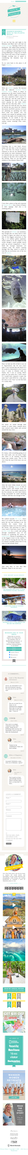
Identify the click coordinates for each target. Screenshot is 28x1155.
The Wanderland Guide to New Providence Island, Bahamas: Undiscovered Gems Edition (14, 591)
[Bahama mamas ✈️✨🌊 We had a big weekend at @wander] (14, 950)
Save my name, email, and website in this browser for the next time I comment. (14, 837)
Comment (9, 816)
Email (8, 804)
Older (5, 668)
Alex (14, 739)
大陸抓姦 (12, 718)
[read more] (14, 583)
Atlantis (8, 65)
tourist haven (6, 536)
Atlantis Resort (8, 205)
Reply (22, 693)
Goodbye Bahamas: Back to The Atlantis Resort (16, 33)
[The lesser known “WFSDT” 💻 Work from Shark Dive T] (14, 972)
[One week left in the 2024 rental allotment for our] (14, 927)
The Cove (18, 518)
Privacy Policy (4, 1149)
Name (8, 797)
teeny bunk (6, 531)
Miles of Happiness (15, 755)
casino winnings (7, 45)
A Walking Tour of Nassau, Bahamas (14, 606)
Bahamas (15, 36)
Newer (22, 668)
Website (8, 810)
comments (10, 37)
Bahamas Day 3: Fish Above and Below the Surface (14, 623)
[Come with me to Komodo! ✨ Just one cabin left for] (14, 905)
